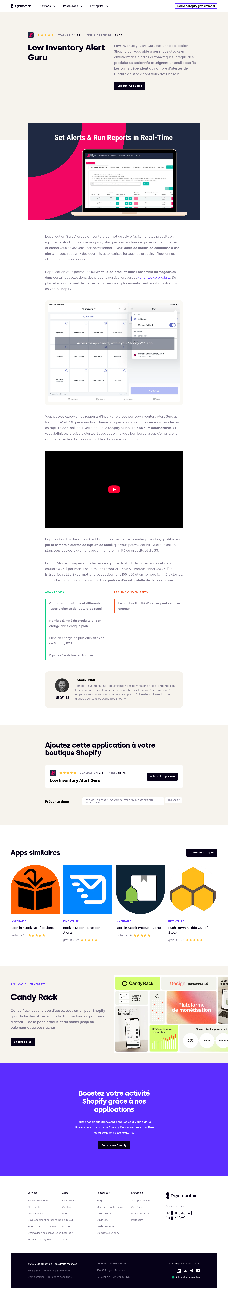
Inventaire (173, 800)
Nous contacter (140, 1213)
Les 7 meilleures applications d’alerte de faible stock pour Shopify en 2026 (119, 801)
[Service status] (186, 1277)
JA (168, 1218)
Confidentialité (36, 1277)
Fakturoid (67, 1220)
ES (188, 1212)
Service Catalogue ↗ (39, 1239)
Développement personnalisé (44, 1220)
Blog (99, 1200)
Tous (64, 1239)
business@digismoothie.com (184, 1263)
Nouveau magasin (38, 1200)
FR (175, 1212)
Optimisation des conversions (44, 1233)
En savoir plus (22, 1041)
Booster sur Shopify (114, 1145)
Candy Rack (69, 1200)
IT (175, 1218)
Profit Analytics (36, 1213)
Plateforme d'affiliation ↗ (42, 1226)
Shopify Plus (34, 1207)
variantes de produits (154, 277)
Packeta (66, 1226)
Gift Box (66, 1207)
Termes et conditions (59, 1277)
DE (182, 1212)
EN (168, 1212)
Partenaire (137, 1220)
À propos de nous (141, 1200)
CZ (182, 1218)
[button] (48, 6)
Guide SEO (102, 1220)
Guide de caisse (106, 1213)
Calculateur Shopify (108, 1233)
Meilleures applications (110, 1207)
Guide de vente (105, 1226)
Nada (65, 1213)
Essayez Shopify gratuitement (196, 6)
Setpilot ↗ (67, 1233)
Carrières (136, 1207)
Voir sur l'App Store (129, 85)
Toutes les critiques (201, 852)
